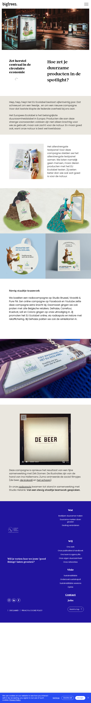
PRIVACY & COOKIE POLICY (32, 610)
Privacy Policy (15, 700)
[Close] (88, 698)
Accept (80, 698)
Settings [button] (56, 698)
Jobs (70, 600)
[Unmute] (26, 461)
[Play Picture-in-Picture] (63, 461)
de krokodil (26, 480)
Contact (70, 594)
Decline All (67, 698)
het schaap (43, 480)
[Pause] (22, 461)
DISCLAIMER (13, 610)
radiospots (25, 486)
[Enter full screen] (67, 461)
